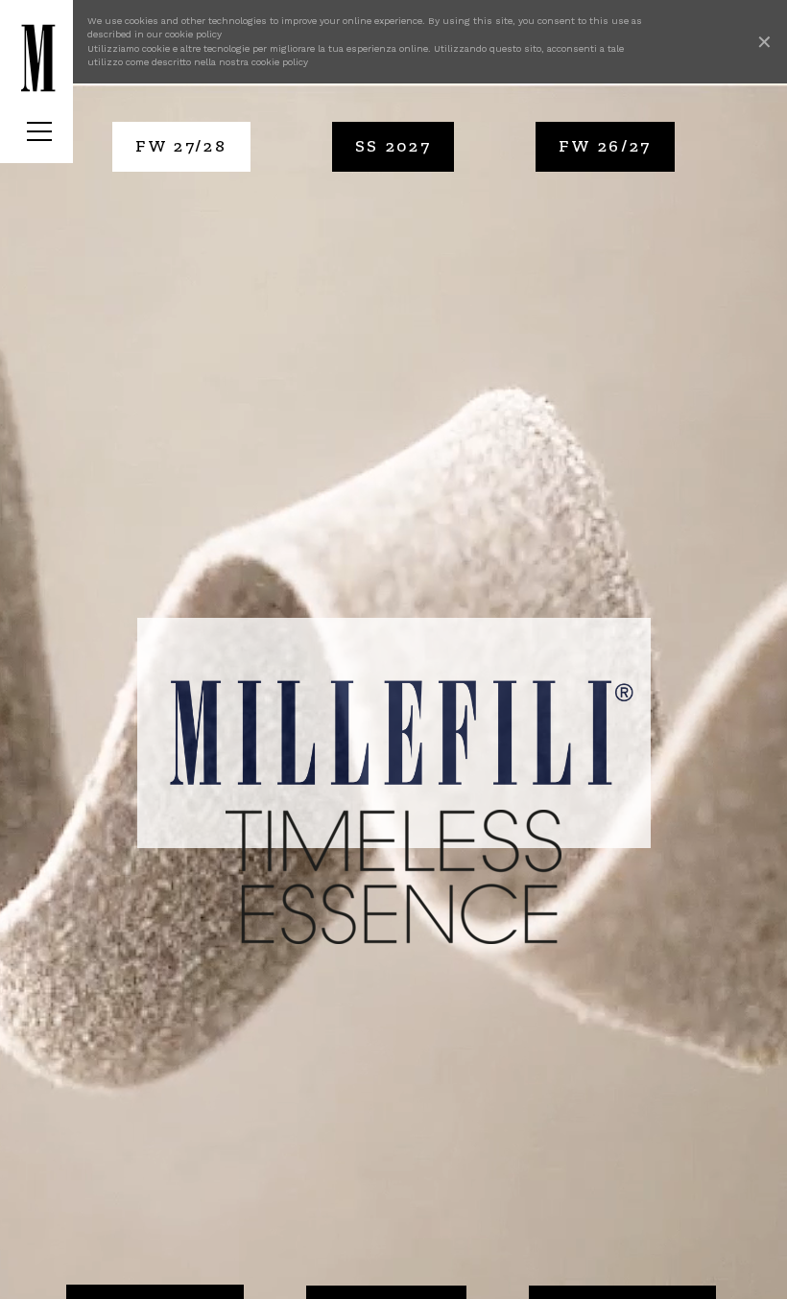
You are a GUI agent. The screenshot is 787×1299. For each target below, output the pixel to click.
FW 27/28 (181, 145)
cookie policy (193, 34)
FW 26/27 (605, 145)
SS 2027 (393, 145)
